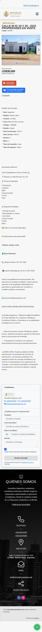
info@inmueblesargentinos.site (16, 404)
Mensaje (7, 438)
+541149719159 (11, 401)
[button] (16, 63)
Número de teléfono (11, 430)
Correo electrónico (10, 423)
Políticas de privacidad (21, 505)
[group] (21, 49)
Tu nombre (8, 415)
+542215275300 (25, 401)
